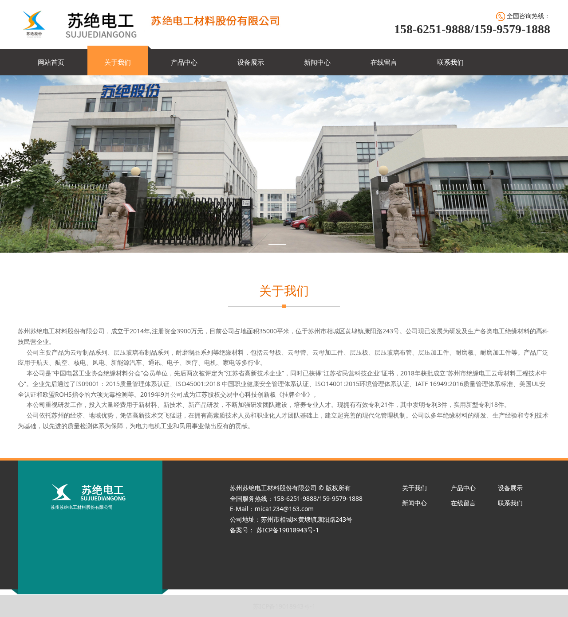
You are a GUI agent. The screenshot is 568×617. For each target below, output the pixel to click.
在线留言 (384, 62)
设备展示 (250, 62)
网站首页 (51, 62)
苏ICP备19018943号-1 (284, 606)
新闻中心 (317, 62)
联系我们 (450, 62)
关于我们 (117, 62)
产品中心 (184, 62)
